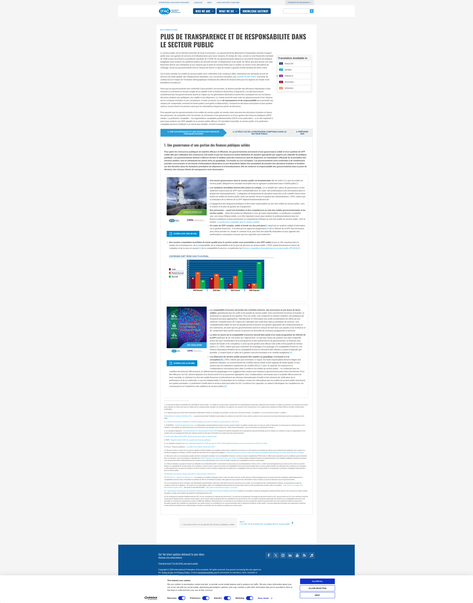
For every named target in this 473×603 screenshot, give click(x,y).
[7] (297, 183)
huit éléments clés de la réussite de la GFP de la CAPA (248, 443)
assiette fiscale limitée (246, 77)
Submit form (311, 11)
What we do (227, 11)
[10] (267, 228)
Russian (287, 82)
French (286, 76)
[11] (199, 248)
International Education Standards (174, 2)
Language (198, 2)
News (209, 2)
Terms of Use (167, 573)
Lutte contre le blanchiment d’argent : (217, 487)
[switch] (205, 598)
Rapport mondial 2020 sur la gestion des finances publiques (191, 440)
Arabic (286, 70)
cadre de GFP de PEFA (218, 443)
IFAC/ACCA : (171, 477)
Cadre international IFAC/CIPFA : (177, 436)
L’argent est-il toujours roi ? (184, 477)
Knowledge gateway (255, 11)
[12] (298, 248)
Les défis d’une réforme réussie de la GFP (201, 447)
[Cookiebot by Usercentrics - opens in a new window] (151, 598)
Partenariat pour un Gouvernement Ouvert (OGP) (201, 431)
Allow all (317, 581)
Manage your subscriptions (170, 557)
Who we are (203, 11)
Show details (263, 598)
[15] (290, 353)
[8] (234, 194)
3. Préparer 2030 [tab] (302, 133)
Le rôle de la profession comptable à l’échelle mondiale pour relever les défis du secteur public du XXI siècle (202, 422)
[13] (240, 344)
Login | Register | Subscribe (228, 2)
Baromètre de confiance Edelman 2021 (179, 416)
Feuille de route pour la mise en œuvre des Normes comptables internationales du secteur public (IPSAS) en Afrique (265, 452)
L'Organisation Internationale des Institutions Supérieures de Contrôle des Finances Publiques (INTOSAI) (202, 491)
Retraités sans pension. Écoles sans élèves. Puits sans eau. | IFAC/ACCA (191, 474)
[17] (260, 366)
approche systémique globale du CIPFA (195, 443)
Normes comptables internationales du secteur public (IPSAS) (269, 248)
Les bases (233, 487)
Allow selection (317, 588)
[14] (216, 347)
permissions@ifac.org (207, 573)
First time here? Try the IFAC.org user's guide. (178, 564)
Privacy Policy (183, 573)
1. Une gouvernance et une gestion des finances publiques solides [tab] (193, 133)
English (286, 64)
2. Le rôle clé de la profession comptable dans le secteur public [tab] (259, 133)
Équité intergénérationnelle (184, 425)
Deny (317, 595)
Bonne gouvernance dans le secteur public (202, 436)
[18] (225, 386)
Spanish (286, 88)
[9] (266, 226)
